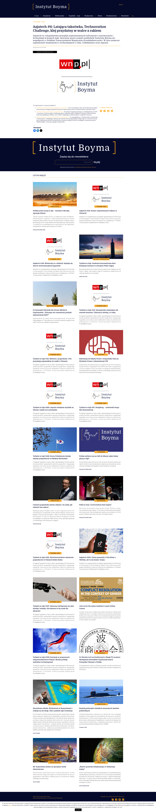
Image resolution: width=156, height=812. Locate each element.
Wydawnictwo (111, 16)
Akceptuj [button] (78, 809)
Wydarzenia (88, 16)
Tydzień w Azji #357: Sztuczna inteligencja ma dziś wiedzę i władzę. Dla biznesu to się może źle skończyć (53, 608)
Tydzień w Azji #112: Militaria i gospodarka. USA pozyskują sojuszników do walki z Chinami (52, 360)
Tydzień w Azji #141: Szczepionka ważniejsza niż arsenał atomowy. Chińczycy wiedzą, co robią (98, 311)
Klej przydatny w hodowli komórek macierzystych (52, 117)
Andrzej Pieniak (37, 523)
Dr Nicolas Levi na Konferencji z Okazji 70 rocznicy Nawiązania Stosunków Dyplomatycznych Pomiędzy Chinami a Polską (99, 659)
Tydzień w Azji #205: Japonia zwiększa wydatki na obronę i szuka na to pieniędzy (53, 409)
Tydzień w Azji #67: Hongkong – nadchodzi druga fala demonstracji (99, 409)
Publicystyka (59, 16)
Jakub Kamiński (83, 276)
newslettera (78, 167)
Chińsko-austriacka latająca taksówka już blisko (51, 108)
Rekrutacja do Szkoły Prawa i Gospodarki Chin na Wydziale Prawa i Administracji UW (99, 360)
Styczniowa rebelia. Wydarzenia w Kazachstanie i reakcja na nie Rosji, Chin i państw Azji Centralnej (52, 709)
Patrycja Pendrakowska (39, 229)
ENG (122, 4)
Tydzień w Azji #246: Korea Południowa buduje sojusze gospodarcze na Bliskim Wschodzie (52, 457)
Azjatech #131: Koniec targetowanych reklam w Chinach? (98, 212)
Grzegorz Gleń (83, 727)
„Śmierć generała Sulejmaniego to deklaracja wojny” (97, 768)
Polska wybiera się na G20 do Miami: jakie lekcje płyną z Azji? (98, 457)
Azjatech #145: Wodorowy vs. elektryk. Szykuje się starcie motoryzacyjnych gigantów (53, 264)
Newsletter (125, 16)
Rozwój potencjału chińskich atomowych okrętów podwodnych (99, 709)
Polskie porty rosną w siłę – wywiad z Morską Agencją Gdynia (51, 212)
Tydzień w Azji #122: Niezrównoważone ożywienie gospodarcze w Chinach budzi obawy (53, 558)
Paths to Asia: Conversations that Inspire (95, 505)
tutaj (10, 805)
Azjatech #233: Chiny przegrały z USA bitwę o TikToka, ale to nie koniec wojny (97, 558)
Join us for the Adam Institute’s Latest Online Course (97, 607)
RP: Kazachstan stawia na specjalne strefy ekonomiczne (49, 768)
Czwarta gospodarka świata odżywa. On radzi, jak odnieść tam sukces (52, 506)
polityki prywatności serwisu (88, 167)
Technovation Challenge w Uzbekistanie (49, 112)
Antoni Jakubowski (84, 785)
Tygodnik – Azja (74, 16)
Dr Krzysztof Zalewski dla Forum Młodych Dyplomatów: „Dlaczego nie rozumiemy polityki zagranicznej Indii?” (52, 312)
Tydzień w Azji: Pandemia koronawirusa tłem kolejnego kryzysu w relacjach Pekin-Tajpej (97, 264)
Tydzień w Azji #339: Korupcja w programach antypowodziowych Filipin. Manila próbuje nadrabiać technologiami (51, 659)
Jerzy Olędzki (36, 733)
